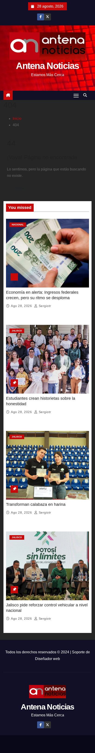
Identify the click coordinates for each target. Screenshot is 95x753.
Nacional (18, 224)
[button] (86, 95)
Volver (19, 188)
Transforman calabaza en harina (35, 504)
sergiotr (44, 306)
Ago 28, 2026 (22, 306)
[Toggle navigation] (76, 95)
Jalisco (17, 330)
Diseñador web (47, 659)
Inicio (17, 118)
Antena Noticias (47, 66)
